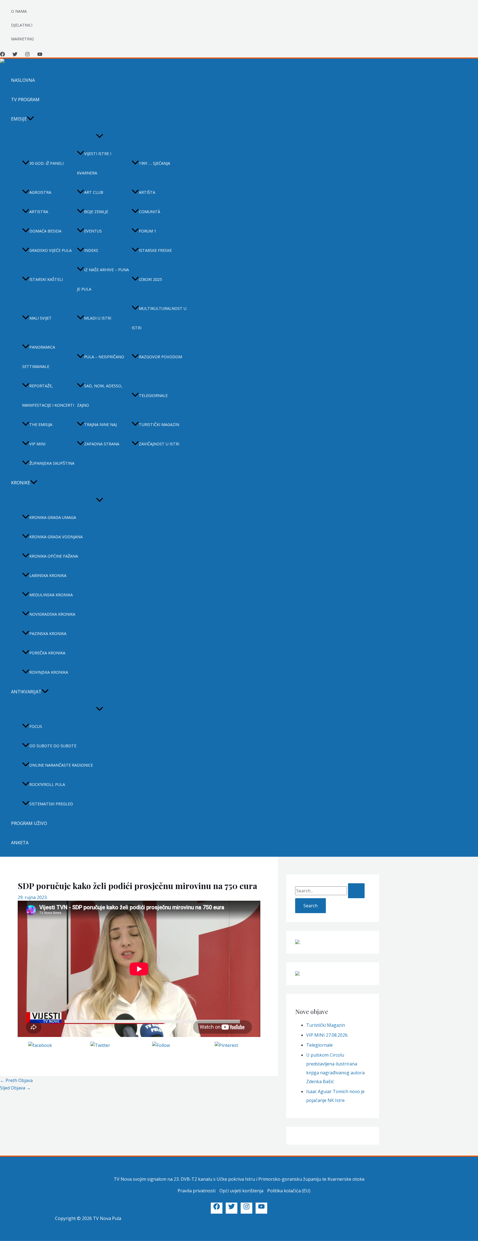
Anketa (19, 843)
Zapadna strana (101, 443)
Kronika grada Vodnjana (56, 536)
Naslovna (23, 80)
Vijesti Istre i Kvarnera (94, 163)
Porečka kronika (47, 652)
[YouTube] (39, 55)
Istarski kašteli (46, 279)
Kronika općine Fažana (53, 556)
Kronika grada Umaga (52, 517)
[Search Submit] (356, 890)
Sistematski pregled (51, 803)
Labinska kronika (47, 575)
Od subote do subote (52, 745)
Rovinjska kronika (48, 672)
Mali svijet (40, 318)
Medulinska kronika (51, 594)
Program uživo (29, 823)
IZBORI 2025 (150, 279)
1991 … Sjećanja (154, 163)
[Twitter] (14, 55)
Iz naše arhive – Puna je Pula (103, 279)
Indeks (91, 250)
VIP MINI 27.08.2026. (327, 1035)
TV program (25, 99)
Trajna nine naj (100, 424)
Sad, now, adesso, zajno (99, 395)
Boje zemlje (96, 211)
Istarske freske (155, 250)
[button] (30, 119)
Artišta (147, 192)
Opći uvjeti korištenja (241, 1191)
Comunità (149, 211)
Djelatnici (21, 25)
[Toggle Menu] (99, 136)
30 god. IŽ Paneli (46, 163)
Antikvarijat (26, 692)
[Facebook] (2, 55)
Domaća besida (45, 231)
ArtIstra (38, 211)
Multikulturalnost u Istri (159, 318)
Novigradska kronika (52, 614)
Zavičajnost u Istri (159, 443)
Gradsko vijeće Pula (50, 250)
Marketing (22, 38)
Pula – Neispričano (104, 356)
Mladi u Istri (97, 318)
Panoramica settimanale (38, 356)
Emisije (19, 119)
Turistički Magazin (325, 1025)
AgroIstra (40, 192)
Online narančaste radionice (61, 765)
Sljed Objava (15, 1088)
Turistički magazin (159, 424)
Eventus (93, 231)
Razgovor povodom (160, 356)
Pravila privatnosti (196, 1191)
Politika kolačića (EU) (288, 1191)
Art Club (93, 192)
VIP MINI (37, 443)
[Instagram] (27, 55)
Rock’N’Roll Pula (47, 784)
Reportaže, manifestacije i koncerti (48, 395)
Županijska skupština (51, 463)
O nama (19, 11)
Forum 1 (147, 231)
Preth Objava (16, 1080)
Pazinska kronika (47, 633)
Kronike (20, 483)
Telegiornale (153, 395)
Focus (35, 726)
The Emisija (40, 424)
